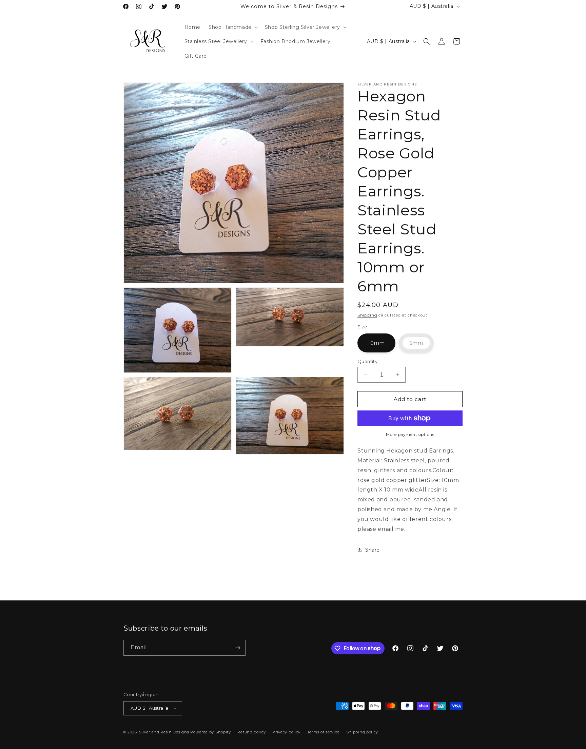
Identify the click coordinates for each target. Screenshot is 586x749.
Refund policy (251, 732)
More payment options (410, 434)
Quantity (367, 361)
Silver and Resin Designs (164, 732)
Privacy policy (286, 732)
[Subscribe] (237, 648)
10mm (376, 343)
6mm (421, 346)
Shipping (367, 315)
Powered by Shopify (210, 732)
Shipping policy (362, 732)
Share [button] (372, 550)
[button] (232, 27)
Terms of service (323, 732)
